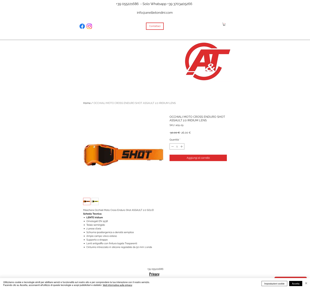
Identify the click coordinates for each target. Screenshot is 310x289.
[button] (224, 24)
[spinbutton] (177, 146)
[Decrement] (172, 146)
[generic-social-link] (82, 26)
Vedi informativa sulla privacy (117, 285)
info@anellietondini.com (155, 12)
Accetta (296, 283)
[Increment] (182, 146)
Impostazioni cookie (274, 283)
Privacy (154, 273)
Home (87, 103)
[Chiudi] (306, 283)
